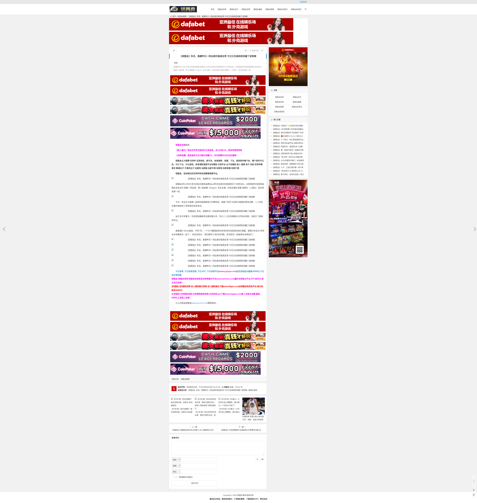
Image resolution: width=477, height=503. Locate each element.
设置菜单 (303, 2)
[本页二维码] (474, 495)
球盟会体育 (222, 9)
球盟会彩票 (245, 9)
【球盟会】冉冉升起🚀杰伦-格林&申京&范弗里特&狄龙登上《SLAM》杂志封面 (302, 143)
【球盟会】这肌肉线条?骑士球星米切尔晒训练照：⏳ (292, 153)
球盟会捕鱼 (257, 9)
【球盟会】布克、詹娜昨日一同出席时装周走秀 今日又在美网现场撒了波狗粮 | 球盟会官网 (222, 390)
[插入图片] (262, 459)
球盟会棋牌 (269, 9)
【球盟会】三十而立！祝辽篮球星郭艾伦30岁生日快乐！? (294, 140)
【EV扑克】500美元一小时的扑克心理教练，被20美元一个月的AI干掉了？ (229, 412)
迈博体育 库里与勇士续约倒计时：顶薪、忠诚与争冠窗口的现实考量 (253, 419)
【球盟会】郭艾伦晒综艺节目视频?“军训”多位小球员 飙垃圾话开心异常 (299, 133)
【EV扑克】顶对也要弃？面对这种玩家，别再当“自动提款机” (181, 412)
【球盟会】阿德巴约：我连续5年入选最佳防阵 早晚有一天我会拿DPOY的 (300, 147)
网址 (174, 472)
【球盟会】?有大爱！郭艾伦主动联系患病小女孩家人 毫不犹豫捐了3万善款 (301, 157)
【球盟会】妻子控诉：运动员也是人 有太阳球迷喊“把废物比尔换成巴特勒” (300, 174)
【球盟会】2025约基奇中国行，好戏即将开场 (289, 160)
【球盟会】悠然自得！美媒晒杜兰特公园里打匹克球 (292, 164)
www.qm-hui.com (199, 303)
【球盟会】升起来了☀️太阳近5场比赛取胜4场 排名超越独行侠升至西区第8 (301, 126)
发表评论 (255, 51)
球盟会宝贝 (234, 9)
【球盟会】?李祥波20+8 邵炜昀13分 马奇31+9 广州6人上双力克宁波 (298, 171)
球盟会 (226, 387)
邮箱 (176, 465)
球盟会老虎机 (296, 9)
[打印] (246, 50)
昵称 (176, 459)
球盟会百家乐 (282, 9)
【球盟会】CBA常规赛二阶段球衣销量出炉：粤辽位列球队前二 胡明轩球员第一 (302, 129)
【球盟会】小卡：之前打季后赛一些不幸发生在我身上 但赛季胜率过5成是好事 (302, 167)
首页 (212, 9)
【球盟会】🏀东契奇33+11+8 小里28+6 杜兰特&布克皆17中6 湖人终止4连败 (301, 136)
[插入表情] (257, 459)
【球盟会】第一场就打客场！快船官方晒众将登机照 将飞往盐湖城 (297, 150)
